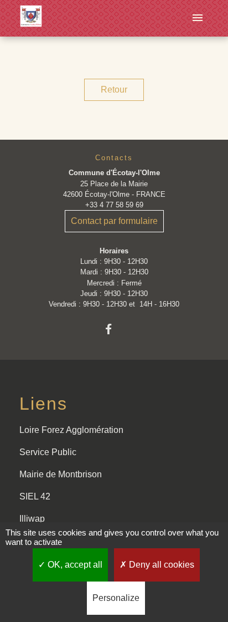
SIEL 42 (34, 496)
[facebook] (113, 329)
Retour (114, 89)
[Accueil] (30, 18)
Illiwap (32, 518)
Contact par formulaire (114, 221)
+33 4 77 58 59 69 (114, 205)
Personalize (115, 598)
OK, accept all (73, 564)
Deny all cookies (160, 564)
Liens (43, 404)
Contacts (114, 158)
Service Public (47, 452)
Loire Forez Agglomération (71, 430)
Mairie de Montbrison (60, 474)
